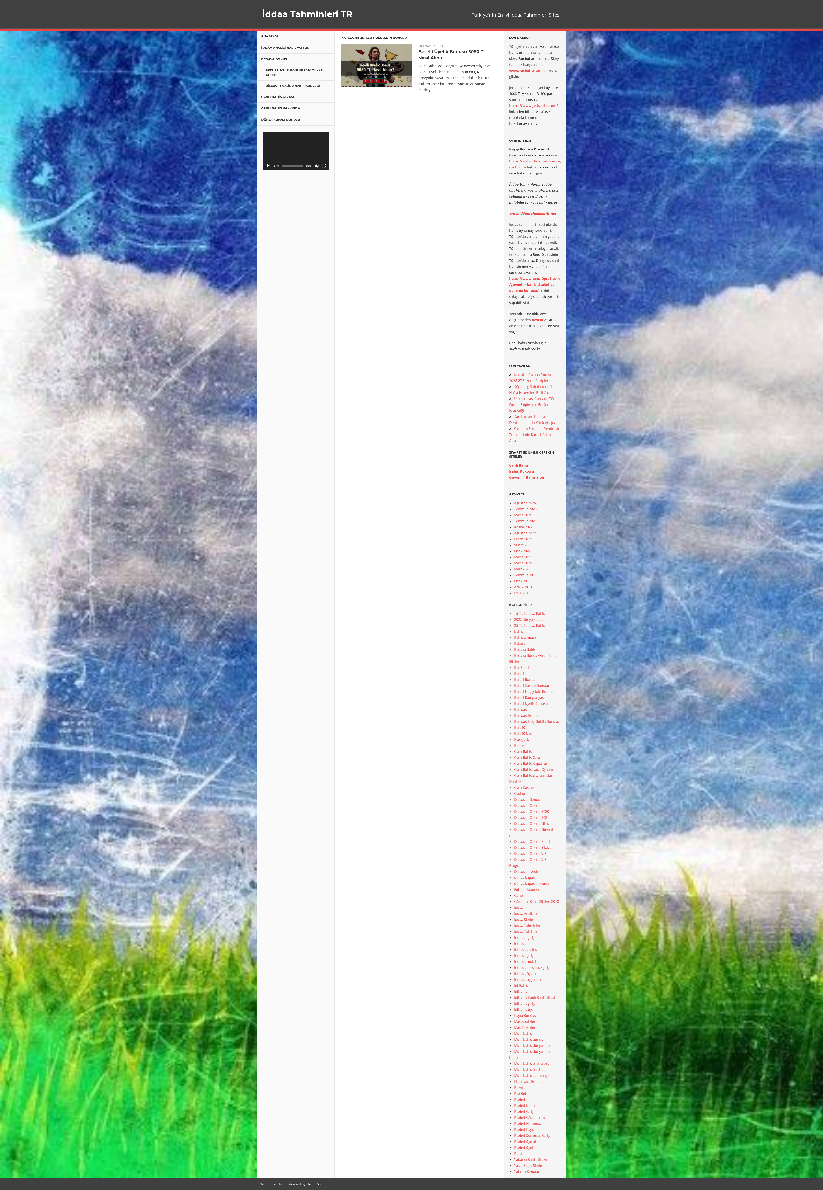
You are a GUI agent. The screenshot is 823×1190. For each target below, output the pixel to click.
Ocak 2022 (522, 551)
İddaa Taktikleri (526, 931)
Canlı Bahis (519, 465)
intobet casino (525, 949)
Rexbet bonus (525, 1105)
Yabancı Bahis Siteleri (531, 1159)
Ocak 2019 (522, 581)
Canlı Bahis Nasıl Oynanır (534, 769)
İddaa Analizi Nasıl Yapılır (285, 48)
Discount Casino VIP (530, 853)
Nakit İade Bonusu (529, 1081)
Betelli (519, 673)
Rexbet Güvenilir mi (530, 1117)
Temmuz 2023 (525, 521)
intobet (520, 943)
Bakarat (520, 643)
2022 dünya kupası (529, 619)
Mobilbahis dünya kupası (534, 1045)
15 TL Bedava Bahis (529, 613)
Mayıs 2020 (523, 563)
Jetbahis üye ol (526, 1009)
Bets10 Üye (523, 733)
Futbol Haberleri (527, 889)
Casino (519, 793)
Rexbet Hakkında (527, 1123)
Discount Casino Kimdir (533, 841)
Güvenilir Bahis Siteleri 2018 (536, 901)
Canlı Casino (524, 787)
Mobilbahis (523, 1033)
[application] (296, 151)
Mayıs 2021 (523, 557)
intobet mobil (525, 961)
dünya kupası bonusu (531, 883)
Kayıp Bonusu (525, 1015)
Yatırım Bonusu (526, 1171)
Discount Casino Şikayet (533, 847)
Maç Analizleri (525, 1021)
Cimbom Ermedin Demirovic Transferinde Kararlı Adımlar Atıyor (534, 434)
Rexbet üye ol (525, 1141)
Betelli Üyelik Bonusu (531, 703)
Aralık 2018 (523, 587)
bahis (518, 631)
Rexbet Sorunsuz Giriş (532, 1135)
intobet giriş (524, 955)
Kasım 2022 (523, 527)
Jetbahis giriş (524, 1003)
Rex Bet (520, 1093)
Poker (519, 1087)
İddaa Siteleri (524, 919)
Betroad (520, 709)
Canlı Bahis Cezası (277, 97)
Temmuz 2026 (525, 509)
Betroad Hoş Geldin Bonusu (536, 721)
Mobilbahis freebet (529, 1069)
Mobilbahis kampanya (532, 1075)
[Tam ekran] (323, 166)
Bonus (519, 745)
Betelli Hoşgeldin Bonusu (534, 691)
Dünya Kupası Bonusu (280, 120)
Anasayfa (270, 36)
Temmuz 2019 (525, 575)
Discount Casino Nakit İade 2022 (293, 85)
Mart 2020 (522, 569)
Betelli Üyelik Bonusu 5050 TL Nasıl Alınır (295, 73)
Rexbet (519, 1099)
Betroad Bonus (526, 715)
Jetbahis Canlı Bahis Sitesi (534, 997)
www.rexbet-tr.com (526, 70)
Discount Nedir (526, 871)
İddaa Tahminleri (527, 925)
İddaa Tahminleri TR (307, 14)
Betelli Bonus (524, 679)
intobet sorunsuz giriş (532, 967)
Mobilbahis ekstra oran (532, 1063)
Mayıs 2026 (523, 515)
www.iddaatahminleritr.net (533, 213)
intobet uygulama (528, 979)
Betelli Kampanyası (529, 697)
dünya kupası (525, 877)
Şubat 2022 (523, 545)
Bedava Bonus (274, 59)
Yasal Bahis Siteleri (529, 1165)
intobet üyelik (525, 973)
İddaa (518, 907)
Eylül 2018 (522, 593)
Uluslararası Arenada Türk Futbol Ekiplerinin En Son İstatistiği (532, 404)
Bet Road (521, 667)
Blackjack (521, 739)
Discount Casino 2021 (531, 817)
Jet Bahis (521, 985)
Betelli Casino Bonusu (531, 685)
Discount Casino (527, 805)
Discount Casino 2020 (531, 811)
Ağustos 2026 (525, 503)
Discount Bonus (527, 799)
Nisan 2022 (523, 539)
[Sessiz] (317, 166)
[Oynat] (268, 166)
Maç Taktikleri (525, 1027)
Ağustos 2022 (525, 533)
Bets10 (519, 727)
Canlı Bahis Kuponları (531, 763)
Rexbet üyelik (524, 1147)
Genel (519, 895)
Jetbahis (520, 991)
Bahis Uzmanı (525, 637)
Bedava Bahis (525, 649)
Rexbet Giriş (524, 1111)
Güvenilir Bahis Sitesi (527, 477)
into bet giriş (524, 937)
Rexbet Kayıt (524, 1129)
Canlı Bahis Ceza (527, 757)
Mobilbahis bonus (528, 1039)
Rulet (518, 1153)
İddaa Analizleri (526, 913)
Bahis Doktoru (521, 471)
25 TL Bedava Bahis (529, 625)
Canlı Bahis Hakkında (280, 108)
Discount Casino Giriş (531, 823)
